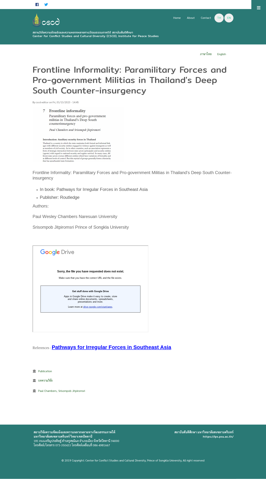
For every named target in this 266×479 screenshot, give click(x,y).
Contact (206, 18)
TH (219, 18)
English (221, 54)
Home (177, 18)
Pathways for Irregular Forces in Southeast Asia (111, 347)
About (191, 18)
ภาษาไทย (206, 54)
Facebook (37, 4)
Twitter (46, 4)
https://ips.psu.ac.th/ (218, 436)
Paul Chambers (47, 391)
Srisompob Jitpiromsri (71, 391)
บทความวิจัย (45, 380)
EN (229, 18)
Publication (45, 371)
